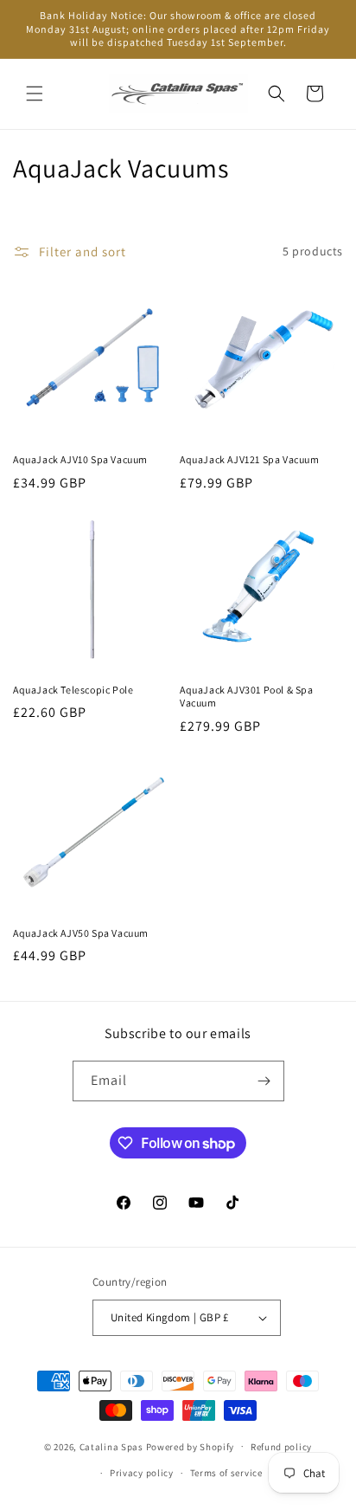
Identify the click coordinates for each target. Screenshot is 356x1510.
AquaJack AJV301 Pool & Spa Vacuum (247, 696)
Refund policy (281, 1447)
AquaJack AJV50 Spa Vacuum (81, 932)
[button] (35, 93)
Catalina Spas (111, 1446)
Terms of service (226, 1473)
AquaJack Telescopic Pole (73, 689)
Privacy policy (142, 1473)
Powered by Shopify (190, 1446)
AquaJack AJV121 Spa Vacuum (250, 459)
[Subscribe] (264, 1081)
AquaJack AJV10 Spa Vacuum (80, 459)
